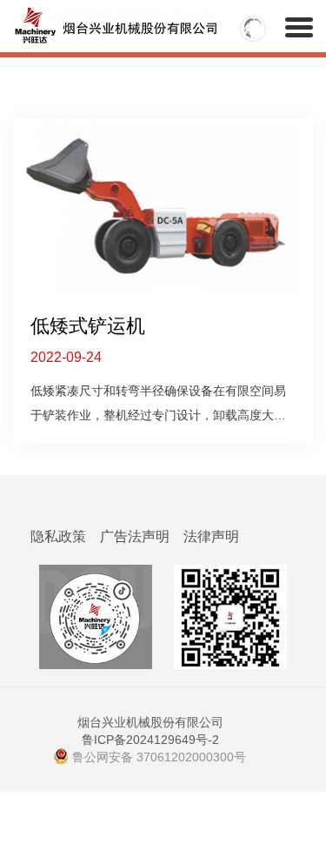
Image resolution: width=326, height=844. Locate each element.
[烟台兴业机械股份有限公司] (65, 22)
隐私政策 (58, 536)
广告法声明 (135, 536)
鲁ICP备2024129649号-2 (150, 740)
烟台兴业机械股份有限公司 (150, 722)
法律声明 (211, 536)
